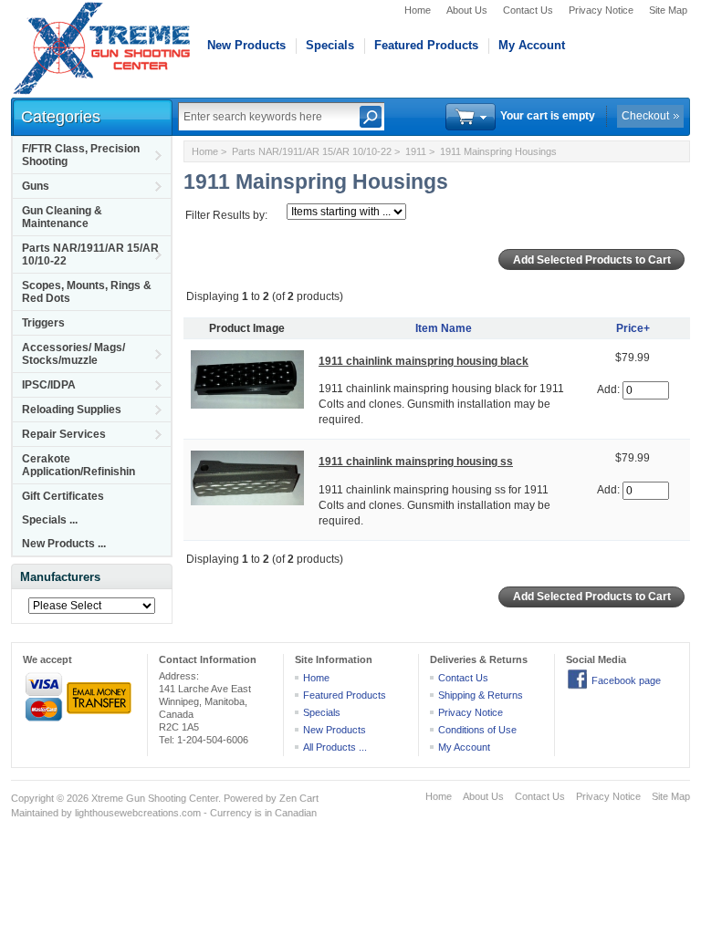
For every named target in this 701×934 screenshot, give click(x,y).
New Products (246, 45)
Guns (35, 186)
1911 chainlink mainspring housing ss (416, 461)
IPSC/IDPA (49, 385)
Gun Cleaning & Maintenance (62, 217)
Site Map (668, 10)
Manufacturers (60, 577)
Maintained (34, 812)
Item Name (443, 328)
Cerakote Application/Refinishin (78, 465)
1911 (415, 151)
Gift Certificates (63, 496)
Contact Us (528, 10)
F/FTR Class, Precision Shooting (81, 155)
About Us (466, 10)
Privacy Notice (601, 10)
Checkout (645, 115)
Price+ (633, 328)
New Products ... (64, 543)
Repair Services (64, 434)
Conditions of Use (477, 729)
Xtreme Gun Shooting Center (154, 798)
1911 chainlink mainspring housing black (423, 361)
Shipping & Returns (480, 695)
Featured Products (426, 45)
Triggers (43, 323)
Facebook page (626, 680)
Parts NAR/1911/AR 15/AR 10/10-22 (90, 254)
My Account (531, 45)
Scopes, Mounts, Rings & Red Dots (87, 292)
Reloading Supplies (71, 409)
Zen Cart (299, 798)
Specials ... (50, 520)
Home (417, 10)
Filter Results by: (226, 215)
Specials (330, 45)
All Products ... (335, 747)
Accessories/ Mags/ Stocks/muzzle (73, 354)
